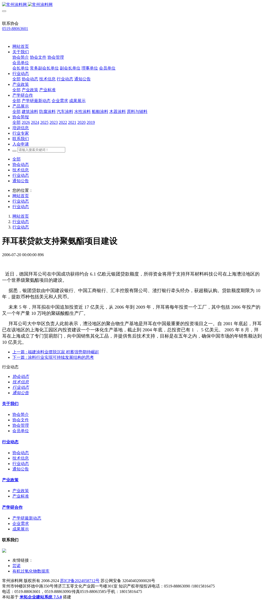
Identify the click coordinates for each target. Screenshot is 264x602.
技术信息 (20, 170)
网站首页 (20, 46)
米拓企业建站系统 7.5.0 (41, 597)
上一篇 (55, 352)
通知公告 (20, 181)
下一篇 (53, 357)
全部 (16, 79)
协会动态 (20, 164)
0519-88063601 (15, 28)
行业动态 (20, 175)
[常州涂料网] (132, 4)
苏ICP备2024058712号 (80, 580)
